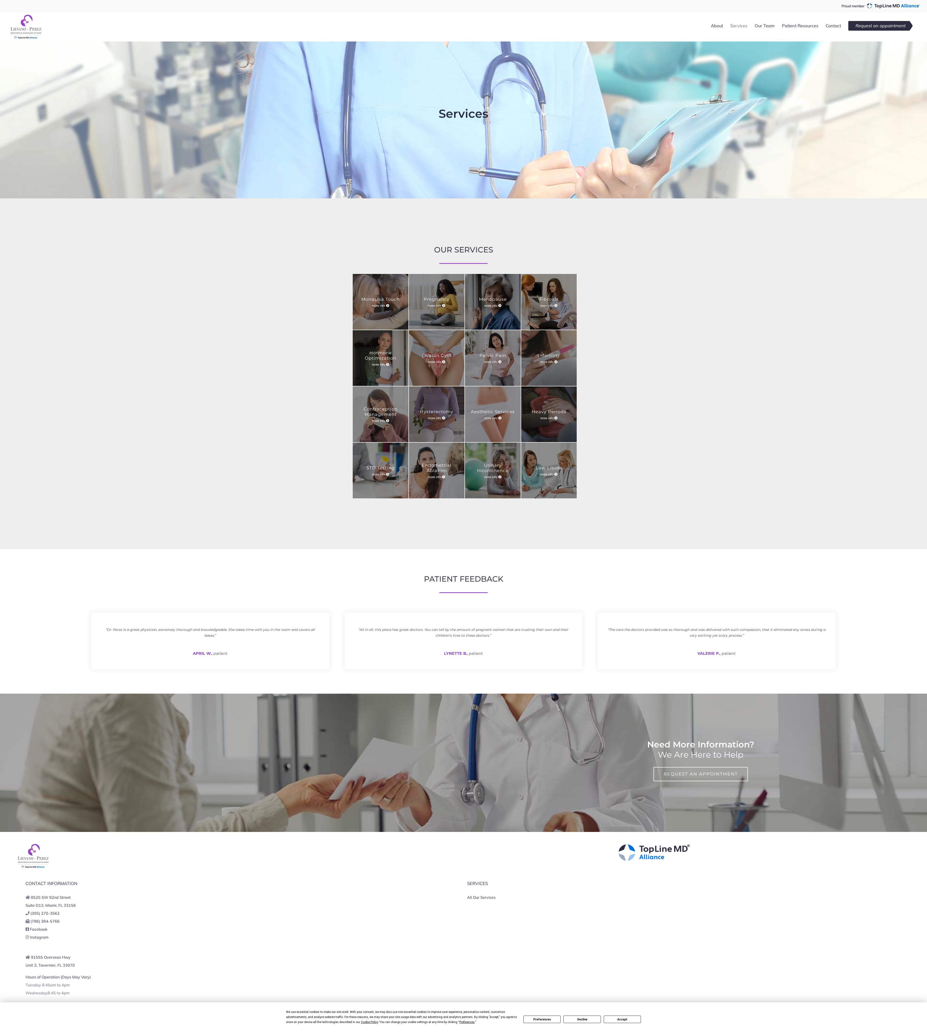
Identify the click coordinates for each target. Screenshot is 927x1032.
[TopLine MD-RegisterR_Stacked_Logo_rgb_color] (654, 846)
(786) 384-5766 (45, 921)
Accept (622, 1019)
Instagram (39, 937)
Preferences (542, 1019)
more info (379, 305)
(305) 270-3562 (45, 913)
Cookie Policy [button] (369, 1022)
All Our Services (481, 897)
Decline (582, 1019)
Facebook (38, 929)
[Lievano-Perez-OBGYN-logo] (34, 846)
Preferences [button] (467, 1022)
